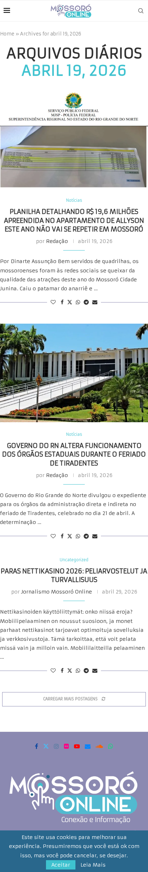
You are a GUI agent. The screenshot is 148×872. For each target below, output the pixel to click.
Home (7, 34)
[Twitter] (46, 746)
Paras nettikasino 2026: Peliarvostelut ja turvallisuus (74, 575)
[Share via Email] (94, 302)
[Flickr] (66, 746)
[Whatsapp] (110, 746)
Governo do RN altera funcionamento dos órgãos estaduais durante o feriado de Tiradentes (74, 454)
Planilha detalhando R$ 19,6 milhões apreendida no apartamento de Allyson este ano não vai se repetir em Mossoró (74, 220)
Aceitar (60, 865)
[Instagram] (56, 746)
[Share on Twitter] (69, 302)
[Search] (140, 10)
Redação (57, 241)
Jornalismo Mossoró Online (56, 592)
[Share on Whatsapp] (78, 302)
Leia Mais (93, 864)
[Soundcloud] (99, 746)
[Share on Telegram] (86, 302)
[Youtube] (77, 746)
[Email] (88, 746)
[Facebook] (36, 746)
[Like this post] (53, 302)
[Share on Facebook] (62, 302)
